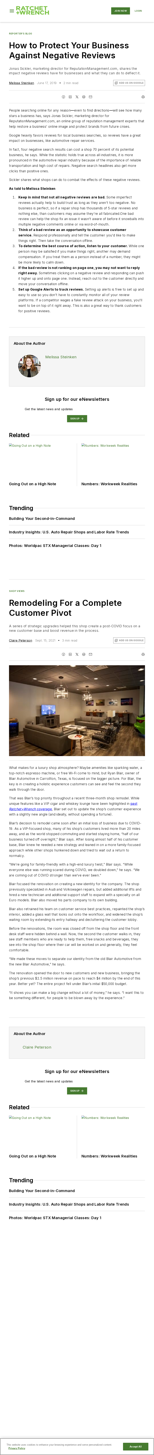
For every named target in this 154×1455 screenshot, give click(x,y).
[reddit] (84, 97)
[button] (12, 11)
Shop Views (17, 591)
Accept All (136, 1446)
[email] (90, 97)
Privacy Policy (16, 1448)
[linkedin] (70, 97)
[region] (77, 1446)
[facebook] (63, 97)
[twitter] (77, 97)
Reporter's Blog (20, 33)
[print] (143, 97)
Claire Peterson (20, 640)
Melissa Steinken (21, 83)
